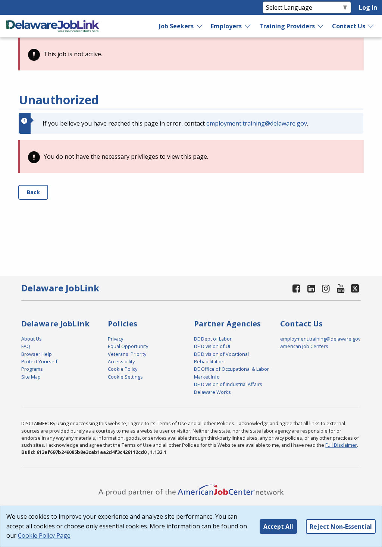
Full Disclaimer (341, 445)
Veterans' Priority (127, 354)
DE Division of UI (212, 346)
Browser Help (36, 354)
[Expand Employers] (248, 26)
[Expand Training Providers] (321, 26)
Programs (32, 369)
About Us (31, 338)
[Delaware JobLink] (52, 26)
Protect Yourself (39, 361)
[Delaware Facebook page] (296, 288)
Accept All (278, 526)
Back (33, 192)
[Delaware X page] (355, 288)
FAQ (25, 346)
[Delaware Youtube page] (340, 288)
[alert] (191, 54)
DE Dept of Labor (213, 338)
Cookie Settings (125, 376)
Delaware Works (212, 392)
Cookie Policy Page (44, 535)
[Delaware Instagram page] (326, 288)
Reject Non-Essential (341, 526)
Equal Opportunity (128, 346)
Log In (368, 7)
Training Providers (287, 26)
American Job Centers (304, 346)
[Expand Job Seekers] (200, 26)
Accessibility (121, 361)
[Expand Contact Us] (371, 26)
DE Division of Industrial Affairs (228, 384)
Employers (226, 26)
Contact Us (348, 26)
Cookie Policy (122, 369)
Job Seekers (176, 26)
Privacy (115, 338)
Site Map (31, 376)
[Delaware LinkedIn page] (311, 288)
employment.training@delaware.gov (256, 123)
